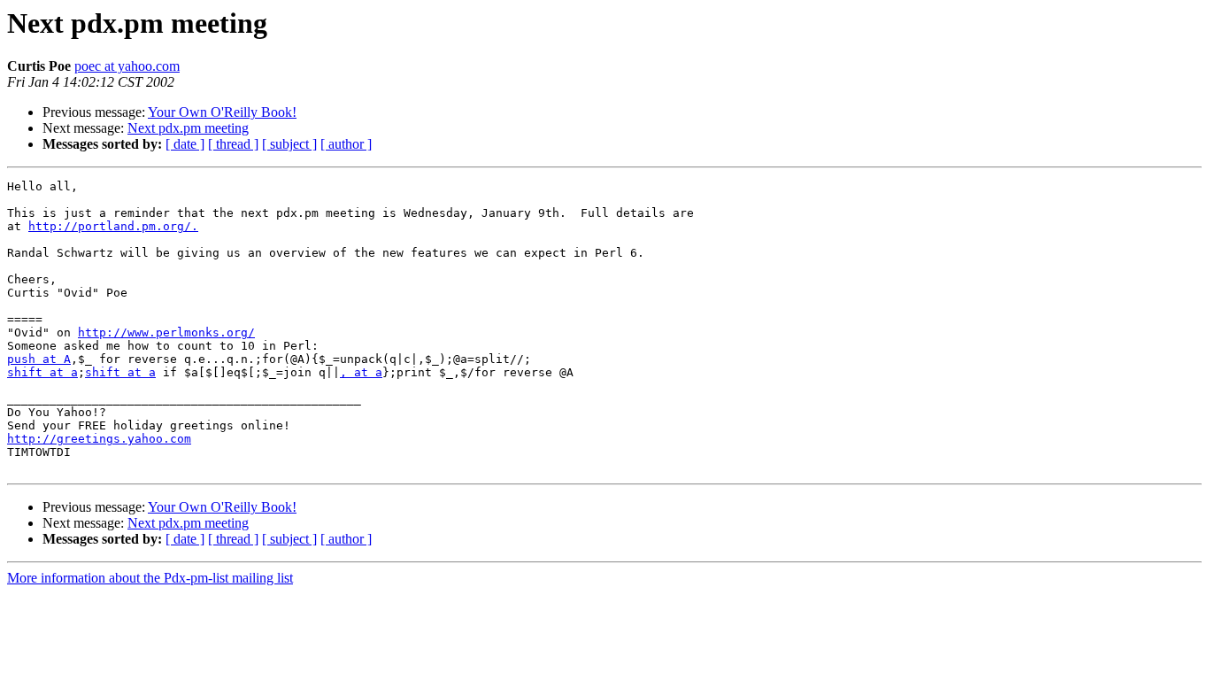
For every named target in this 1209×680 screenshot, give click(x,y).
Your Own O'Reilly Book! (222, 112)
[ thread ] (233, 143)
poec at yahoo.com (127, 65)
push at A (39, 359)
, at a (361, 372)
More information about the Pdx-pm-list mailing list (150, 577)
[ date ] (185, 143)
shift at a (42, 372)
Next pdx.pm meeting (188, 127)
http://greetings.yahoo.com (99, 438)
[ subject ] (289, 143)
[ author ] (346, 143)
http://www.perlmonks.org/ (166, 332)
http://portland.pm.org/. (113, 226)
